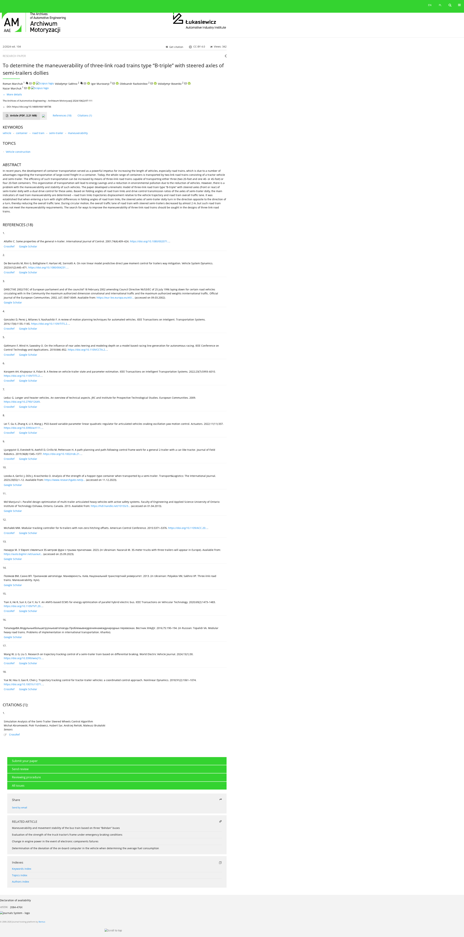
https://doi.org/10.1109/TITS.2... (50, 323)
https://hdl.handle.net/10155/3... (110, 506)
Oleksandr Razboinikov (134, 83)
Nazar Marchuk (12, 88)
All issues (18, 786)
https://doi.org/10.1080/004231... (48, 267)
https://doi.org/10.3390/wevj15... (23, 658)
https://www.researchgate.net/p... (64, 480)
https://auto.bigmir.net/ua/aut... (23, 554)
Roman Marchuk (13, 83)
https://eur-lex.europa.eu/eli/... (115, 297)
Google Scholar (28, 246)
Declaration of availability (15, 900)
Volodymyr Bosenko (169, 83)
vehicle (7, 133)
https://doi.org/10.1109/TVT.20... (23, 606)
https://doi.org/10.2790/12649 (22, 401)
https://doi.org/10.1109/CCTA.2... (87, 349)
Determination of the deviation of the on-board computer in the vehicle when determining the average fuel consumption (85, 848)
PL (440, 5)
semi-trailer (56, 133)
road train (38, 133)
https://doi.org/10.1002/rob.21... (62, 454)
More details (14, 94)
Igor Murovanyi (100, 83)
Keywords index (21, 868)
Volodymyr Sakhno (66, 83)
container (22, 133)
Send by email (19, 807)
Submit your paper (25, 761)
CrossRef (9, 246)
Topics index (19, 875)
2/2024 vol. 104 (12, 46)
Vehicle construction (18, 151)
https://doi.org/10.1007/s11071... (23, 684)
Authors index (20, 881)
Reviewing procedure (26, 777)
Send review (20, 769)
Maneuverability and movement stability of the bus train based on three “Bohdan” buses (66, 828)
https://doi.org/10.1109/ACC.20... (188, 528)
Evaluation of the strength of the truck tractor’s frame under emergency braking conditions (67, 834)
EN (430, 5)
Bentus (42, 921)
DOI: (29, 106)
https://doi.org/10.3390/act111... (23, 428)
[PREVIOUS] (225, 57)
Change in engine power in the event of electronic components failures (55, 841)
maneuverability (78, 133)
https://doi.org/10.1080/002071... (149, 241)
